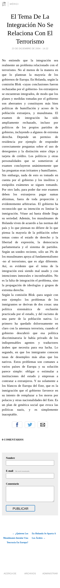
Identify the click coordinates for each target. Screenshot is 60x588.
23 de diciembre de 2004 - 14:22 (30, 48)
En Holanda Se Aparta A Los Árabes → (44, 535)
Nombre (10, 458)
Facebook (17, 425)
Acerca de (10, 573)
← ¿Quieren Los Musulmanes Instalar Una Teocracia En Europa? (15, 538)
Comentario (12, 483)
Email (43, 425)
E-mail (18, 471)
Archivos (30, 573)
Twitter (30, 425)
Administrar (50, 573)
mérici (14, 4)
